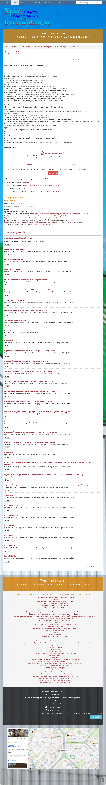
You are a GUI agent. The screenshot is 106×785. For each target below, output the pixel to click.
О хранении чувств (55, 647)
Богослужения (35, 3)
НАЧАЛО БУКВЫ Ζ (10, 556)
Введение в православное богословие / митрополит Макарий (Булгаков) (55, 614)
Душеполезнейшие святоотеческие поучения (55, 620)
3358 (7, 244)
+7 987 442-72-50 (54, 707)
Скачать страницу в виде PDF (54, 153)
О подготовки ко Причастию (15, 300)
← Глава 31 (29, 60)
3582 (7, 447)
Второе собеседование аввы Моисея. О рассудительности (26, 361)
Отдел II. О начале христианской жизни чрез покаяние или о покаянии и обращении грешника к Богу (43, 475)
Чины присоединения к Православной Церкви (55, 682)
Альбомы (23, 3)
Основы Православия (55, 651)
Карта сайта (96, 717)
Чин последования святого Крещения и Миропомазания (26, 280)
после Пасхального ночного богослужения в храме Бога (25, 310)
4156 (7, 551)
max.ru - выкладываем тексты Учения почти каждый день (54, 701)
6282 (7, 325)
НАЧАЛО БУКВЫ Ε (10, 546)
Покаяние (55, 657)
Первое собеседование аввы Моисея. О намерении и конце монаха (30, 351)
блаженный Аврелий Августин (55, 608)
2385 (7, 561)
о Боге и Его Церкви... (94, 566)
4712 (7, 366)
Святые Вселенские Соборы (14, 249)
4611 (7, 407)
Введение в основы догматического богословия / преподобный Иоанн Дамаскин (55, 612)
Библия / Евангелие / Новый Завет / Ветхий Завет (55, 602)
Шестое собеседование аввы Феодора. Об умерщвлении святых (28, 402)
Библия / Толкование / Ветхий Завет (55, 604)
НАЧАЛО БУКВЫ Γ (10, 526)
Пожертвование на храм (51, 3)
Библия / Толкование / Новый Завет (55, 606)
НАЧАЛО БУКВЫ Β (11, 515)
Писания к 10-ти (55, 655)
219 (7, 254)
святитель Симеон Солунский (55, 670)
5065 (7, 417)
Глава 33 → (77, 60)
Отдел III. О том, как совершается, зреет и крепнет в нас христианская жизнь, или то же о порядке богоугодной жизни (50, 485)
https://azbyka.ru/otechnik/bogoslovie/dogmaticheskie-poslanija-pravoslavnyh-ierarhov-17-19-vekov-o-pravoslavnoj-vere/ (46, 222)
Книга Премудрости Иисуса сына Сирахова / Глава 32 (42, 185)
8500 (7, 346)
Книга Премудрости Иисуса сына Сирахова (53, 47)
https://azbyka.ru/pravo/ (41, 224)
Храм (8, 3)
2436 (7, 458)
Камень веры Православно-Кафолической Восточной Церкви (55, 628)
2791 (7, 295)
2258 (7, 305)
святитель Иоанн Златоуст (55, 668)
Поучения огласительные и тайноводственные (55, 661)
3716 (7, 427)
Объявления (55, 649)
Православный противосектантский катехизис (55, 666)
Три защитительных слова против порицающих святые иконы (55, 676)
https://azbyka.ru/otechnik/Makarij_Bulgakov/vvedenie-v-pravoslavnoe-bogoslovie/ (63, 214)
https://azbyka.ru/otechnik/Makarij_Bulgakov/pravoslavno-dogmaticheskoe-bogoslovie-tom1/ (69, 216)
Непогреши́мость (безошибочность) (18, 238)
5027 (7, 356)
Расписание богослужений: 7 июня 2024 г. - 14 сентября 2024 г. (28, 290)
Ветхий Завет (31, 47)
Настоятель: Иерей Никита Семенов (53, 704)
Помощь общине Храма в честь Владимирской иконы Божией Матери (55, 659)
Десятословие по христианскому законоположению (55, 618)
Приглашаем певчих (12, 269)
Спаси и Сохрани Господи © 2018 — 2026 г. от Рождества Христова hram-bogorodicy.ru (71, 713)
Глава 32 (26, 182)
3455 (7, 500)
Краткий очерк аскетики (55, 630)
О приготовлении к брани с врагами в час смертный (55, 641)
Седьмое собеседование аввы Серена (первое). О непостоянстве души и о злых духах (37, 412)
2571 (7, 541)
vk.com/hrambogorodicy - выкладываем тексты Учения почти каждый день (54, 698)
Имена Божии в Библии (55, 626)
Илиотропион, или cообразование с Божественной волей (55, 624)
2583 (7, 470)
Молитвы (55, 633)
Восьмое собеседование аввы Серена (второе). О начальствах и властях (31, 422)
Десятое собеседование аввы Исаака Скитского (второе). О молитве (30, 442)
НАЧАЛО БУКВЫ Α (11, 505)
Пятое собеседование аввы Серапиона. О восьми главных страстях (29, 391)
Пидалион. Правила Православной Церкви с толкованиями (55, 653)
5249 (7, 437)
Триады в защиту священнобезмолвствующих (55, 678)
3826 (7, 386)
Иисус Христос (55, 622)
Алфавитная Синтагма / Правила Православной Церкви (55, 597)
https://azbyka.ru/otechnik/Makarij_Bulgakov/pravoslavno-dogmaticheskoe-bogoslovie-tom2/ (36, 218)
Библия (21, 47)
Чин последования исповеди (15, 320)
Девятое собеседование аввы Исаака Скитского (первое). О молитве (30, 432)
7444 (7, 264)
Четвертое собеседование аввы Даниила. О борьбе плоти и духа (29, 381)
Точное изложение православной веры (55, 674)
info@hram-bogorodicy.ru (54, 691)
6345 (7, 397)
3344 (7, 480)
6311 (7, 336)
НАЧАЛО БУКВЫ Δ (11, 536)
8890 (7, 275)
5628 (7, 285)
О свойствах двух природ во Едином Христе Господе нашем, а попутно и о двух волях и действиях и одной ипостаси (55, 643)
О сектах (7, 330)
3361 (7, 510)
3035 (7, 531)
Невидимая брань (55, 635)
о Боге (15, 3)
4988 (7, 376)
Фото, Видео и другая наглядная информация (55, 680)
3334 (7, 315)
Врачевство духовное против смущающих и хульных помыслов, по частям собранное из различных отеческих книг (55, 616)
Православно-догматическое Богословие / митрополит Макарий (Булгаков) (55, 664)
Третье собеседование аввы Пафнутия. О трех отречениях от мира (29, 371)
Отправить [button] (53, 173)
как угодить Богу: (17, 232)
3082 (7, 521)
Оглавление (8, 341)
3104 (7, 490)
